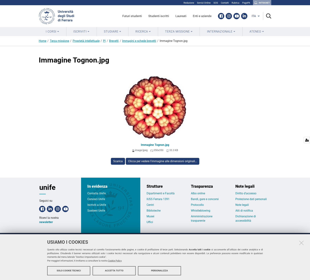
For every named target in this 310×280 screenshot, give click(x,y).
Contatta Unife (96, 193)
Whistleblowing (200, 210)
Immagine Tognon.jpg (155, 145)
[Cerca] (267, 16)
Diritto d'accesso (245, 193)
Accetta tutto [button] (114, 270)
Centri (150, 205)
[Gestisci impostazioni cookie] (307, 140)
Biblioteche (154, 210)
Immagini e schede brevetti (139, 41)
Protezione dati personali (251, 199)
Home (42, 41)
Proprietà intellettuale (86, 41)
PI (104, 41)
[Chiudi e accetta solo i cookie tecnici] (301, 243)
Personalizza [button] (159, 270)
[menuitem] (52, 31)
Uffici (150, 222)
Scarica (118, 161)
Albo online (198, 193)
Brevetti (114, 41)
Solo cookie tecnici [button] (69, 270)
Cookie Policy (114, 260)
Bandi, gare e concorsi (205, 199)
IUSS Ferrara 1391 (158, 199)
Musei (150, 216)
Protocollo (197, 205)
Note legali (242, 205)
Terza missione (59, 41)
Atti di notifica (244, 210)
